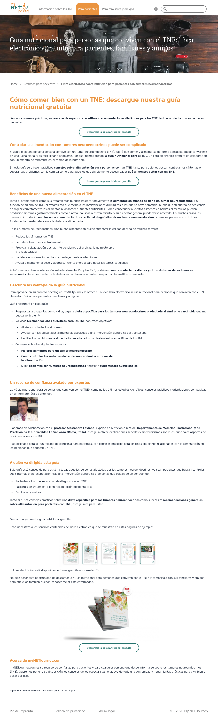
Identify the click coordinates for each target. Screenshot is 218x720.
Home (14, 84)
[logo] (19, 8)
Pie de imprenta (21, 711)
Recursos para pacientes (39, 84)
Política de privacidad (69, 711)
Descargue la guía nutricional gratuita (109, 131)
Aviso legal (107, 711)
